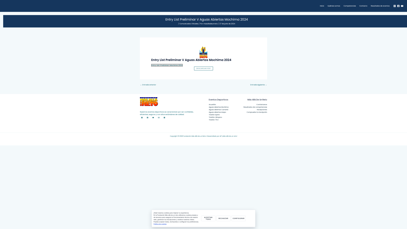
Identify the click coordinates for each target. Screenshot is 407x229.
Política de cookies (160, 224)
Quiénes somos (334, 6)
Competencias (350, 6)
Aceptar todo (208, 218)
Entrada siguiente (258, 85)
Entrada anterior (148, 85)
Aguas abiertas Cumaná (218, 109)
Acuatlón (212, 104)
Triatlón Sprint (214, 115)
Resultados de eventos (380, 6)
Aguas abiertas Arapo (217, 112)
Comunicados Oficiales (188, 23)
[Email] (159, 118)
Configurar (239, 218)
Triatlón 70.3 (213, 120)
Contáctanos (261, 104)
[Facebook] (398, 6)
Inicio (322, 6)
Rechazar (223, 218)
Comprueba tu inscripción (257, 112)
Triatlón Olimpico (215, 117)
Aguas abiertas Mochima (219, 107)
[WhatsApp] (164, 118)
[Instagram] (394, 6)
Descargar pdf (203, 68)
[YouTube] (402, 6)
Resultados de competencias (255, 107)
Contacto (363, 6)
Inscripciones (262, 109)
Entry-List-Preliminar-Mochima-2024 (167, 65)
